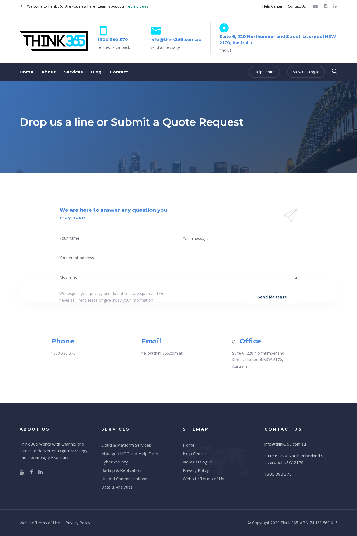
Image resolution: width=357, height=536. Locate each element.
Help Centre (194, 453)
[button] (334, 71)
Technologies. (137, 6)
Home (189, 445)
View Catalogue (197, 462)
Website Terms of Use (205, 478)
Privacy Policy (196, 470)
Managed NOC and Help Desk (129, 453)
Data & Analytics (116, 487)
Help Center (272, 6)
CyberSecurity (114, 462)
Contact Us (297, 6)
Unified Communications (124, 478)
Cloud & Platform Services (126, 445)
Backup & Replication (121, 470)
